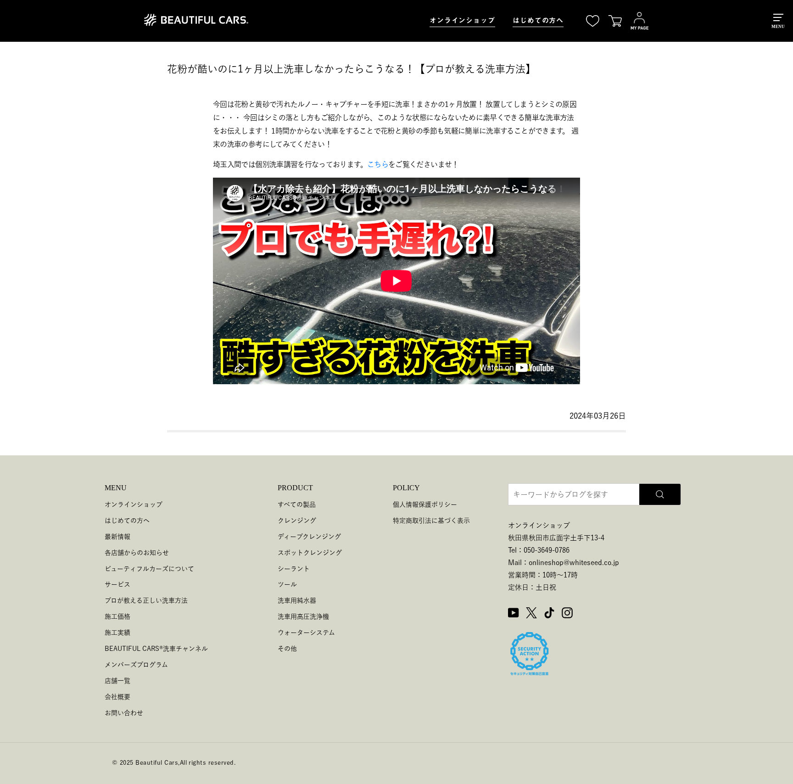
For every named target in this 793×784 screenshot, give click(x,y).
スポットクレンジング (310, 552)
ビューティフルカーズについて (149, 569)
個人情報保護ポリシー (425, 504)
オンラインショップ (462, 20)
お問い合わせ (124, 713)
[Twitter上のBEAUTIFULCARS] (531, 614)
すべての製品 (297, 504)
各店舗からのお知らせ (137, 552)
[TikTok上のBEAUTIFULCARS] (549, 614)
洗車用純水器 (297, 600)
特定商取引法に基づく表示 (431, 520)
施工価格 (117, 616)
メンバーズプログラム (136, 664)
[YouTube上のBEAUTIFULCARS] (513, 614)
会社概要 (117, 697)
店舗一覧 (117, 681)
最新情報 (117, 536)
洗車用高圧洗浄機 (303, 616)
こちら (377, 164)
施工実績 (117, 632)
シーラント (294, 569)
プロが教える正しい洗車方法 (146, 600)
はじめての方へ (538, 20)
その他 (287, 648)
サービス (117, 584)
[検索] (660, 494)
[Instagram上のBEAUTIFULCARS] (567, 614)
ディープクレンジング (309, 536)
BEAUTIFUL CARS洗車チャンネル (156, 648)
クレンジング (297, 520)
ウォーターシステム (306, 632)
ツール (287, 584)
